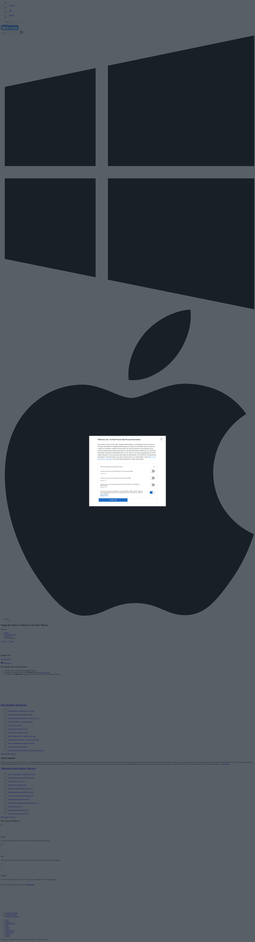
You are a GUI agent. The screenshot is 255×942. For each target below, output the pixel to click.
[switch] (152, 471)
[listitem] (127, 467)
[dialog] (127, 471)
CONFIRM (113, 500)
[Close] (162, 440)
